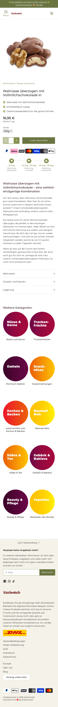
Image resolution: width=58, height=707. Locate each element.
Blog (5, 671)
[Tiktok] (13, 581)
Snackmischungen (42, 384)
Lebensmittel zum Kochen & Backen (15, 430)
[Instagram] (9, 581)
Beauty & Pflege (15, 517)
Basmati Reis (42, 428)
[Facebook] (5, 581)
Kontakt (7, 663)
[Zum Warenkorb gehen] (52, 13)
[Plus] (16, 140)
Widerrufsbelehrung (13, 645)
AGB (5, 649)
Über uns (7, 667)
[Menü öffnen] (6, 12)
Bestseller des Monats (42, 517)
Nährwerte (9, 273)
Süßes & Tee (15, 472)
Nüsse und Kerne (26, 83)
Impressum (9, 652)
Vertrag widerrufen (16, 677)
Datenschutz (9, 657)
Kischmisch (9, 83)
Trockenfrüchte (42, 339)
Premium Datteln (15, 384)
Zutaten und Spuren (14, 281)
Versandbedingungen (14, 641)
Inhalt (6, 127)
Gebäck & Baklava (42, 472)
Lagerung (8, 289)
